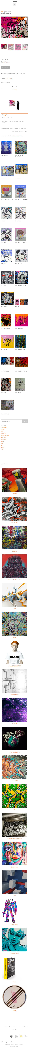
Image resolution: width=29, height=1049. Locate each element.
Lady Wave (3, 439)
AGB (26, 131)
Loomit (2, 441)
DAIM (2, 431)
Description (5, 115)
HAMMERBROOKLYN (14, 666)
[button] (14, 4)
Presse (10, 1026)
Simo (2, 449)
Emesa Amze (15, 953)
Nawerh (20, 135)
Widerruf (21, 131)
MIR (4, 11)
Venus (14, 1010)
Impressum (16, 1026)
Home (2, 11)
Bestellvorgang (5, 128)
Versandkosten (6, 62)
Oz (1, 445)
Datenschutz (15, 131)
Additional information (7, 117)
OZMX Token (9, 78)
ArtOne (2, 429)
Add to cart (5, 67)
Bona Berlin (14, 867)
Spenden (14, 1029)
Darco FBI (3, 433)
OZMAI (2, 447)
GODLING (3, 437)
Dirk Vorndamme (5, 435)
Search (25, 421)
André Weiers (4, 427)
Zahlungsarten (14, 128)
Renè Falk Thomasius (14, 580)
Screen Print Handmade (14, 838)
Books (14, 982)
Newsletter (5, 1026)
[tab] (14, 114)
